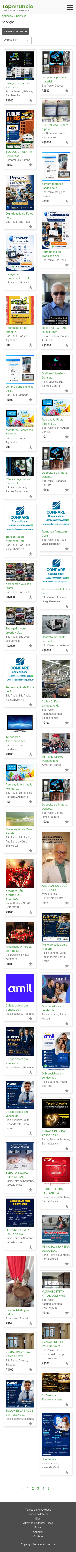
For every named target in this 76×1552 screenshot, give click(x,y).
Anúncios (7, 15)
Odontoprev (49, 1459)
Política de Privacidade (38, 1509)
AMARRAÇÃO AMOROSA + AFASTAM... (14, 895)
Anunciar (38, 1531)
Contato (38, 1536)
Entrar (38, 1527)
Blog (38, 1518)
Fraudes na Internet (38, 1514)
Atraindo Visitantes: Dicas (38, 1523)
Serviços (21, 15)
